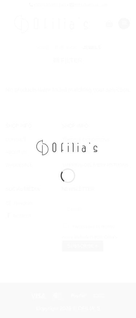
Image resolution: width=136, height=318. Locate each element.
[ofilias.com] (68, 147)
